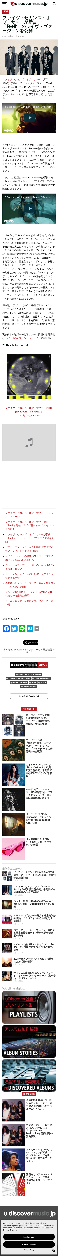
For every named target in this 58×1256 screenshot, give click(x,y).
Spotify (21, 415)
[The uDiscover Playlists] (29, 1023)
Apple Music (34, 415)
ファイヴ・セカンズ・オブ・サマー (21, 79)
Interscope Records (19, 678)
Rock (43, 682)
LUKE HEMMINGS (42, 678)
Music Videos (20, 682)
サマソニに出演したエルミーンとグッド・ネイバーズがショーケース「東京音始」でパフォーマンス (34, 975)
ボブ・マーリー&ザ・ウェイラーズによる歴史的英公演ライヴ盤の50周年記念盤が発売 (34, 932)
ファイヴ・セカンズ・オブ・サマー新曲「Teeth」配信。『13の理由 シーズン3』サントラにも (29, 526)
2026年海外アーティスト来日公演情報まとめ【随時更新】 (34, 960)
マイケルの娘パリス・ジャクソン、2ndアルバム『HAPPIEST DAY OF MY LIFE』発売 (34, 946)
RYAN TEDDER (29, 686)
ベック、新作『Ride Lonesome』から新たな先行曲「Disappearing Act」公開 (34, 903)
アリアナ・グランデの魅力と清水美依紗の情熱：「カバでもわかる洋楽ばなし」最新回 (34, 918)
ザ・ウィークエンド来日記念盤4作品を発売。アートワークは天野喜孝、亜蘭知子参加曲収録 (34, 874)
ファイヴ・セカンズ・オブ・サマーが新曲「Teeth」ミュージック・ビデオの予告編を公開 (29, 538)
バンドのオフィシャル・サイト (23, 338)
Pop (34, 682)
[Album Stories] (29, 1057)
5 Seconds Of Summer (29, 674)
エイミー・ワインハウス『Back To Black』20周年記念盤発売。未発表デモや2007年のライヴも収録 (34, 889)
